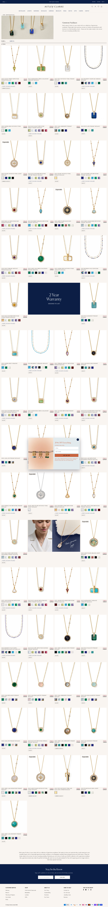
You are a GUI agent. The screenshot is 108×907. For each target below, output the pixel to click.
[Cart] (101, 6)
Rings (64, 10)
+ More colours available (8, 86)
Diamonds (36, 10)
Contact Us (66, 890)
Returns (7, 892)
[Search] (92, 6)
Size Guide (8, 897)
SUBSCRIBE (62, 877)
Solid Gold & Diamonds (30, 890)
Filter (3, 41)
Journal (98, 1)
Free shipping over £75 (54, 1)
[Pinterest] (85, 889)
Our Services (67, 892)
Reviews (94, 1)
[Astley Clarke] (54, 7)
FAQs (7, 899)
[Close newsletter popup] (78, 439)
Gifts (75, 10)
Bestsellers (22, 10)
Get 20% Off (66, 455)
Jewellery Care (67, 895)
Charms (81, 10)
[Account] (95, 6)
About (103, 1)
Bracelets (58, 10)
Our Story (46, 890)
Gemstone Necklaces (10, 14)
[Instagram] (90, 889)
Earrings (51, 10)
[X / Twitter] (88, 889)
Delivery (7, 890)
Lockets (29, 10)
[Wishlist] (98, 6)
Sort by (12, 41)
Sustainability (47, 892)
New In (70, 10)
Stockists (46, 895)
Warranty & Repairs (10, 895)
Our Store (46, 897)
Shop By (87, 10)
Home (4, 14)
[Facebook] (83, 889)
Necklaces (44, 10)
